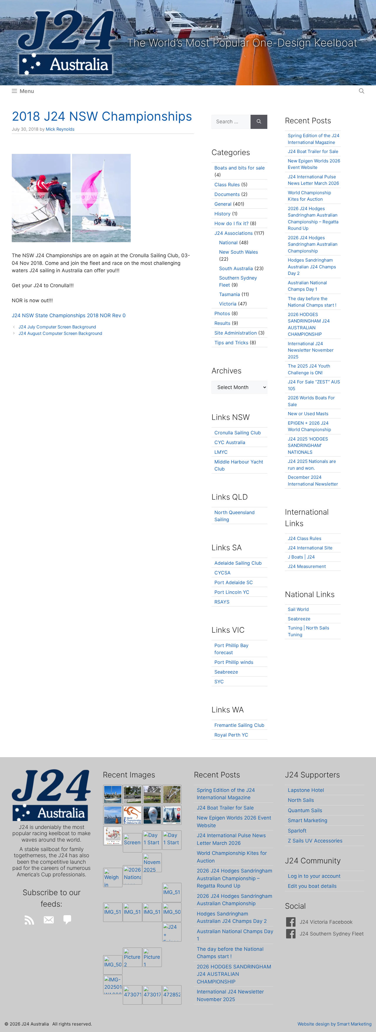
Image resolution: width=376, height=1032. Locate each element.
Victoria (227, 304)
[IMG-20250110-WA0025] (112, 984)
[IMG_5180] (112, 912)
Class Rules (227, 184)
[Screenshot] (132, 842)
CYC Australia (229, 442)
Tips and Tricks (231, 342)
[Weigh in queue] (112, 877)
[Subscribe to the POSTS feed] (29, 920)
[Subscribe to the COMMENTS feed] (67, 920)
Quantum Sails (305, 810)
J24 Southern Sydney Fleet (332, 934)
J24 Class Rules (304, 538)
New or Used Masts (308, 413)
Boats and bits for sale (239, 168)
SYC (219, 681)
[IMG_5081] (112, 965)
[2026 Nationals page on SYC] (132, 875)
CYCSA (222, 573)
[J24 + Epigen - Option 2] (172, 932)
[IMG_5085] (172, 912)
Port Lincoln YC (231, 592)
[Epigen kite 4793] (152, 815)
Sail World (298, 609)
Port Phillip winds (233, 662)
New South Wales (238, 252)
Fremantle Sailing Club (239, 725)
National (228, 242)
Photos (222, 313)
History (222, 214)
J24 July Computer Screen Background (57, 326)
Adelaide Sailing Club (238, 563)
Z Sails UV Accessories (315, 841)
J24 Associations (233, 233)
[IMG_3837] (172, 815)
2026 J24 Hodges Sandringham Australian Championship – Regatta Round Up (234, 878)
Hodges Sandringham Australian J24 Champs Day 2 (312, 266)
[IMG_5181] (172, 892)
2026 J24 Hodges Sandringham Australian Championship (313, 244)
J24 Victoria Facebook (326, 922)
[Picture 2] (132, 957)
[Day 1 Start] (152, 840)
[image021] (152, 794)
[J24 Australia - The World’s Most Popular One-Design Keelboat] (112, 815)
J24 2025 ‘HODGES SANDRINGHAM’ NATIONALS (308, 445)
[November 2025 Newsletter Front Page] (152, 862)
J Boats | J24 (301, 557)
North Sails (301, 800)
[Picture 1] (152, 957)
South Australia (236, 268)
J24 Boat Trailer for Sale (313, 151)
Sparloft (297, 831)
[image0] (112, 794)
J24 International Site (310, 548)
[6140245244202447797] (112, 835)
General (222, 204)
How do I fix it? (231, 223)
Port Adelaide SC (233, 582)
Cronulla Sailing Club (237, 433)
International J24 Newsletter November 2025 (311, 350)
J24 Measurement (307, 566)
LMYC (221, 452)
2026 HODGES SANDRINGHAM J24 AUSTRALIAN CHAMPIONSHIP (234, 974)
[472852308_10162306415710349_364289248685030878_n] (172, 995)
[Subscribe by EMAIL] (48, 920)
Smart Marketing (307, 820)
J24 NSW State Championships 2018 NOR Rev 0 (69, 315)
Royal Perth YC (231, 735)
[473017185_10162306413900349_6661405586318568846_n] (152, 995)
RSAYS (221, 602)
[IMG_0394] (172, 794)
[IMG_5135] (132, 912)
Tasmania (229, 294)
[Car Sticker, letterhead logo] (132, 815)
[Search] (259, 122)
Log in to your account (314, 876)
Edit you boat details (312, 886)
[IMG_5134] (152, 912)
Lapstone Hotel (306, 790)
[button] (362, 91)
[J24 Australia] (67, 42)
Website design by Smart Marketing (335, 1024)
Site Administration (235, 333)
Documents (227, 194)
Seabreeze (226, 672)
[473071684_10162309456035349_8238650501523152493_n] (132, 995)
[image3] (132, 794)
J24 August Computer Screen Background (60, 333)
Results (222, 323)
